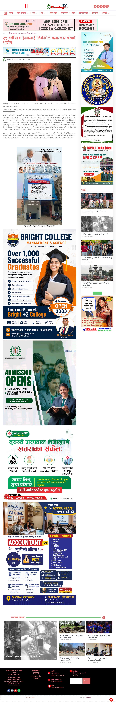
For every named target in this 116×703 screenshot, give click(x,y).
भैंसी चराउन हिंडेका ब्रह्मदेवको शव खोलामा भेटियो (95, 234)
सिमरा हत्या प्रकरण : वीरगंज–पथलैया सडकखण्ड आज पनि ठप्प (69, 659)
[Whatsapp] (107, 6)
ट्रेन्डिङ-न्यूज (53, 13)
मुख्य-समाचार (21, 13)
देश (42, 13)
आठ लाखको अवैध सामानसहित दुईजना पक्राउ (94, 211)
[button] (97, 293)
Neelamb (88, 698)
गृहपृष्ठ (11, 13)
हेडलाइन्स (34, 33)
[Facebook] (8, 690)
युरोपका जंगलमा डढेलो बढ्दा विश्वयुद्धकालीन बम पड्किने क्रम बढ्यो (71, 636)
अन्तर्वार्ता (104, 13)
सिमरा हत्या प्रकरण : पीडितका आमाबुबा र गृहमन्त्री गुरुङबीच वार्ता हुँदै (98, 659)
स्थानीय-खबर (83, 13)
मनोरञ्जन (64, 13)
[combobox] (76, 681)
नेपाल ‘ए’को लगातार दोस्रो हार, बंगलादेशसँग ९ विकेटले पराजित (99, 636)
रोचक (73, 13)
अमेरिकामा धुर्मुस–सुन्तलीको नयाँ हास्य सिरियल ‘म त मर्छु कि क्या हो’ (97, 259)
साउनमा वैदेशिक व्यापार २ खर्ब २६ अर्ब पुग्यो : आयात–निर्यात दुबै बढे (96, 284)
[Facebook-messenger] (12, 690)
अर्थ (33, 13)
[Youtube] (15, 690)
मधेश (16, 33)
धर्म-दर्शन (95, 13)
